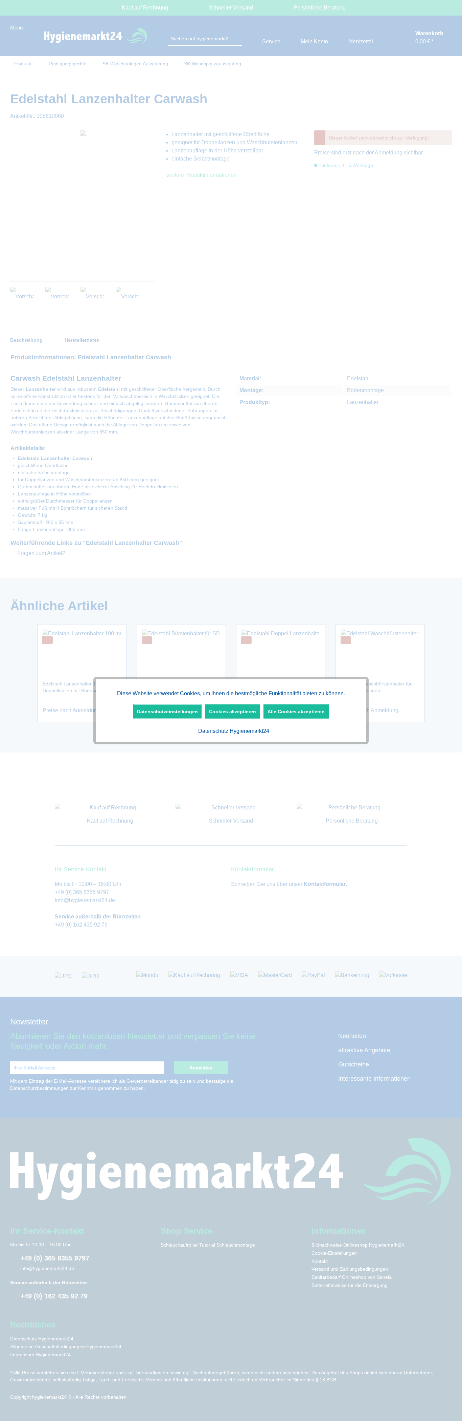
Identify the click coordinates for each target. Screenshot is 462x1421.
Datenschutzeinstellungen (167, 711)
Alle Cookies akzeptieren (296, 711)
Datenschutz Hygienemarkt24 (233, 731)
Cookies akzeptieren (232, 711)
